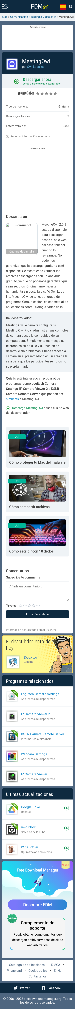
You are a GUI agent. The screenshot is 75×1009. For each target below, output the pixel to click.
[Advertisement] (37, 38)
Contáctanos (38, 976)
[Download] (66, 808)
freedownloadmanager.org (42, 999)
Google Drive (30, 807)
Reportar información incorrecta (30, 136)
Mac (4, 16)
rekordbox (28, 827)
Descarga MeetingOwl (27, 408)
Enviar (58, 970)
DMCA (55, 965)
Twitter (24, 988)
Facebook (54, 988)
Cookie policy (37, 970)
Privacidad (14, 970)
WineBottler (29, 847)
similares (12, 399)
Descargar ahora (37, 79)
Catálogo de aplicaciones (27, 965)
